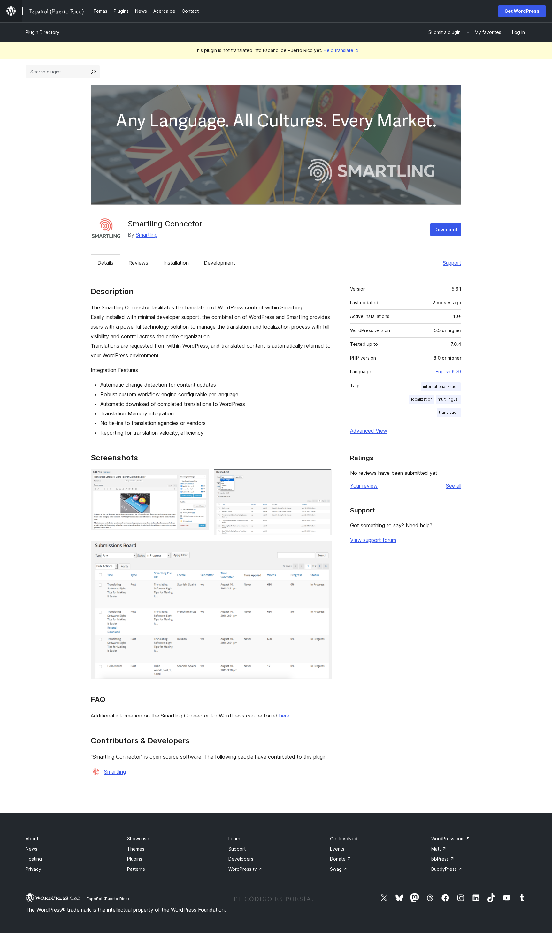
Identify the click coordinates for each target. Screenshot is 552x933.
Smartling (146, 234)
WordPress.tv (245, 869)
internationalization (441, 386)
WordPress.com (450, 838)
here (284, 715)
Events (337, 849)
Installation (176, 263)
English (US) (448, 371)
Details (105, 263)
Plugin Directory (42, 32)
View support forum (373, 540)
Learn (234, 838)
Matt (438, 849)
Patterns (136, 869)
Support (452, 263)
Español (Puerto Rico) (108, 898)
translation (449, 412)
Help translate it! (341, 50)
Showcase (138, 838)
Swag (338, 869)
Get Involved (343, 838)
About (32, 838)
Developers (240, 858)
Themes (135, 849)
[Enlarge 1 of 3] (200, 477)
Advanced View (368, 431)
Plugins (134, 858)
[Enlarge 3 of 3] (323, 549)
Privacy (33, 869)
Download (445, 229)
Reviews (138, 263)
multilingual (448, 399)
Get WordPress (522, 11)
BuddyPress (446, 869)
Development (219, 263)
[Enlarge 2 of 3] (323, 477)
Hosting (34, 858)
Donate (340, 858)
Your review (364, 485)
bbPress (442, 858)
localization (422, 399)
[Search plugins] (93, 71)
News (31, 849)
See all (453, 485)
